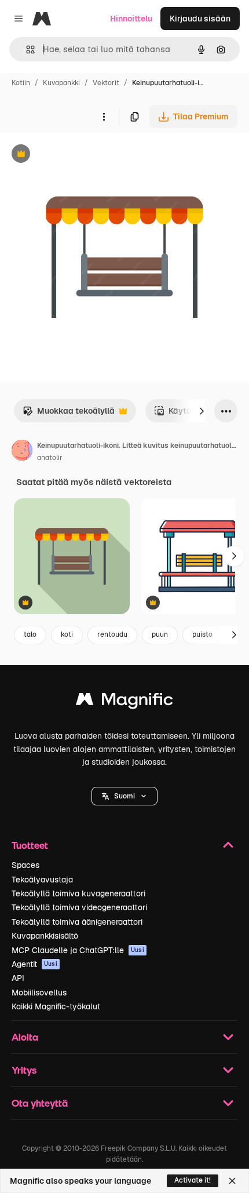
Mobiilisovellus (39, 992)
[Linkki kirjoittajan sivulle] (22, 452)
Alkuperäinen (85, 154)
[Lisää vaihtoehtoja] (103, 116)
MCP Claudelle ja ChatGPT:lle (78, 950)
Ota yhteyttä (40, 1103)
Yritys (24, 1070)
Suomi (124, 796)
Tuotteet (30, 845)
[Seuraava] (201, 410)
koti (67, 634)
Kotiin (21, 82)
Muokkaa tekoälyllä (69, 414)
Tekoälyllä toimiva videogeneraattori (79, 907)
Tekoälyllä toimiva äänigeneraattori (77, 922)
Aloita (25, 1037)
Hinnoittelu (131, 18)
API (18, 978)
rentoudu (112, 634)
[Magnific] (124, 702)
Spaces (25, 865)
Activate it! (192, 1180)
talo (30, 634)
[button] (124, 796)
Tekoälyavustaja (42, 879)
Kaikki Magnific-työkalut (56, 1006)
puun (160, 634)
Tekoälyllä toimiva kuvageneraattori (78, 893)
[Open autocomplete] (26, 49)
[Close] (232, 1181)
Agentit (34, 964)
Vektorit (106, 82)
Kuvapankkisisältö (45, 936)
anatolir (50, 457)
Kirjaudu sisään (200, 18)
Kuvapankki (61, 82)
